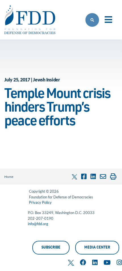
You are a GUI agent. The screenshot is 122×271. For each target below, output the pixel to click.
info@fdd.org (38, 223)
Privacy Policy (40, 202)
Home (8, 176)
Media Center (97, 248)
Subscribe (50, 248)
